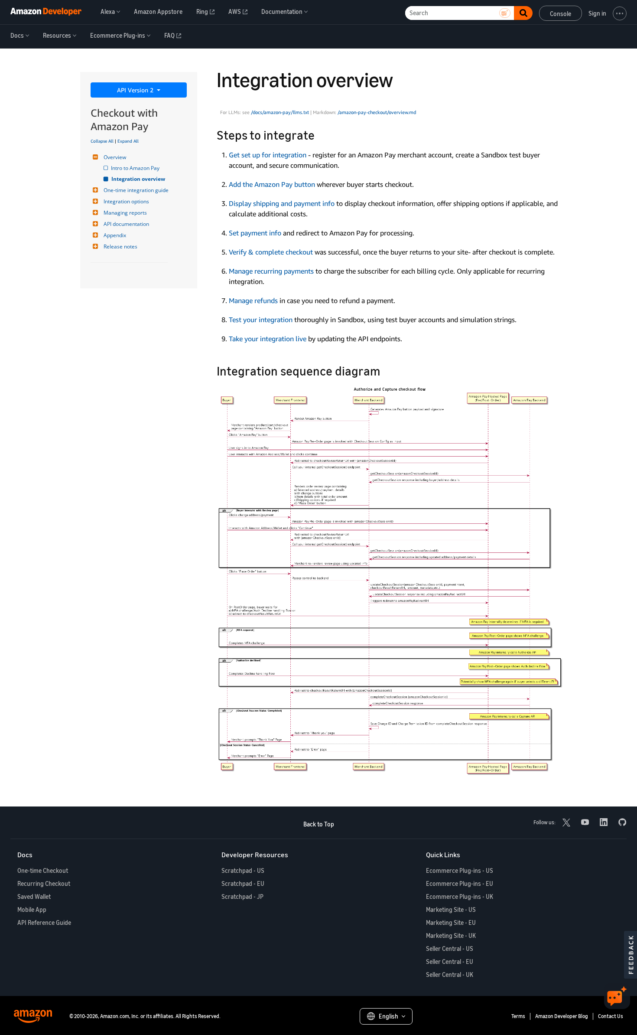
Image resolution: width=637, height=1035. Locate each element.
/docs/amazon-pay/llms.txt (280, 112)
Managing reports (125, 212)
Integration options (126, 201)
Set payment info (255, 233)
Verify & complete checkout (271, 252)
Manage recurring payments (271, 271)
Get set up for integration (267, 154)
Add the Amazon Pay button (272, 184)
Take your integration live (267, 338)
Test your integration (260, 319)
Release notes (120, 246)
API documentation (126, 224)
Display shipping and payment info (282, 203)
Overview (115, 157)
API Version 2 (136, 90)
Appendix (115, 235)
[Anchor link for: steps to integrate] (321, 134)
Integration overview (138, 179)
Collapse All (102, 141)
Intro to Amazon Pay (135, 168)
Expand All (128, 141)
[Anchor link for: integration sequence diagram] (386, 370)
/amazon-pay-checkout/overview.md (377, 112)
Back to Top (318, 824)
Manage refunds (253, 300)
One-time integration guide (136, 190)
